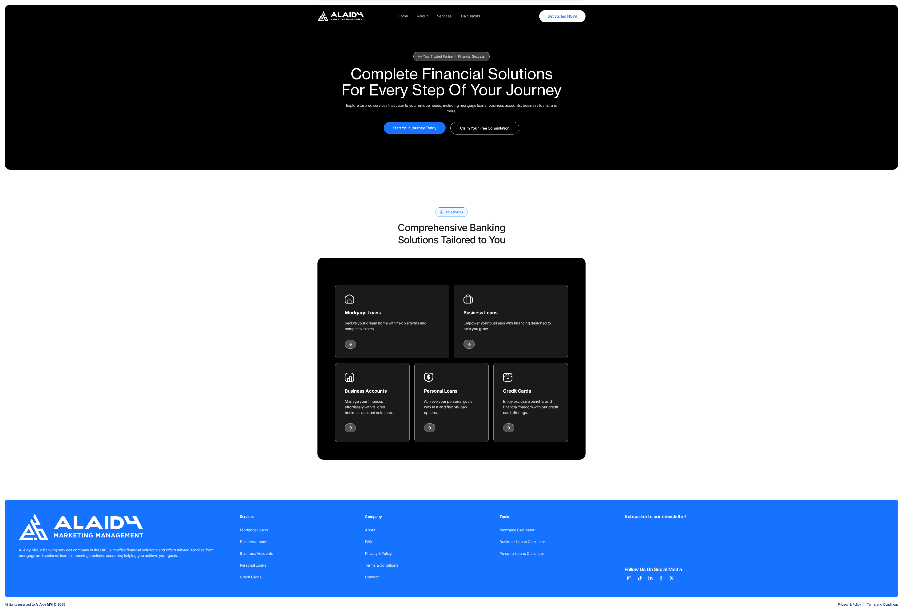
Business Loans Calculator (522, 541)
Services (444, 16)
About (422, 16)
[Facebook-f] (661, 578)
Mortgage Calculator (516, 530)
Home (403, 16)
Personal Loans (253, 565)
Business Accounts (256, 553)
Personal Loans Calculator (521, 553)
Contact (371, 577)
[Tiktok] (640, 578)
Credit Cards (250, 577)
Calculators (470, 16)
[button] (451, 56)
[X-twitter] (671, 578)
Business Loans (253, 541)
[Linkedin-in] (650, 578)
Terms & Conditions (381, 565)
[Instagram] (629, 578)
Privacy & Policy (378, 553)
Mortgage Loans (254, 530)
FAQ (368, 541)
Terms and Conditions (882, 604)
